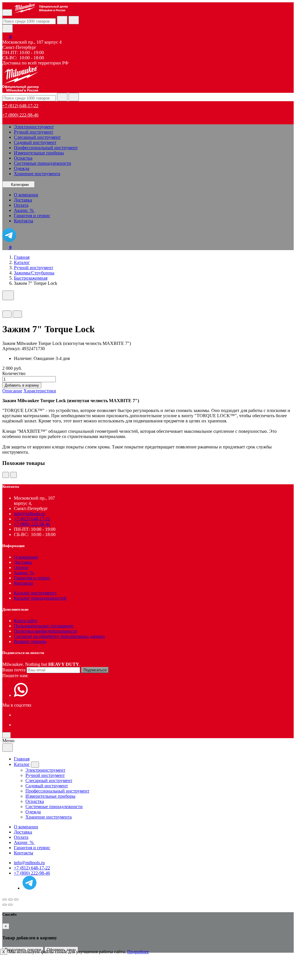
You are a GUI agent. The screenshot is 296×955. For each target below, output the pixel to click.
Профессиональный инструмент (46, 147)
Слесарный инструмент (37, 137)
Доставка (23, 562)
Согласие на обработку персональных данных (59, 636)
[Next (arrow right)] (10, 905)
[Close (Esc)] (4, 899)
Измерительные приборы (39, 152)
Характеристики (39, 390)
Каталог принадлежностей (40, 598)
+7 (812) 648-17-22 (20, 105)
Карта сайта (25, 620)
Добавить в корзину (22, 385)
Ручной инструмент (33, 132)
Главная (21, 758)
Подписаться (95, 670)
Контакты (23, 583)
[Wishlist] (7, 314)
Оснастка (23, 158)
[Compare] (17, 314)
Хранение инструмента (37, 173)
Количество (13, 373)
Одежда (21, 168)
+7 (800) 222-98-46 (20, 114)
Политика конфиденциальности (45, 631)
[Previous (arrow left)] (4, 905)
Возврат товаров (30, 641)
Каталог (22, 764)
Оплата (21, 567)
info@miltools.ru (29, 513)
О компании (26, 557)
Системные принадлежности (42, 163)
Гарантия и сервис (32, 577)
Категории (20, 184)
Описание (12, 390)
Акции (24, 572)
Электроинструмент (34, 126)
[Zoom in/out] (16, 899)
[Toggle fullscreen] (10, 899)
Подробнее (138, 951)
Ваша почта (13, 669)
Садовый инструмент (35, 142)
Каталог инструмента (35, 592)
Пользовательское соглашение (43, 625)
